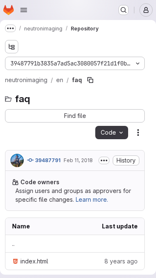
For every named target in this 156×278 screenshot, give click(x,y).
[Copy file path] (90, 80)
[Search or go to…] (124, 10)
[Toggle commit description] (104, 160)
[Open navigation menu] (23, 10)
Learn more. (92, 199)
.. (13, 243)
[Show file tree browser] (11, 46)
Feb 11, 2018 (78, 160)
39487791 (47, 160)
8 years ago (121, 261)
